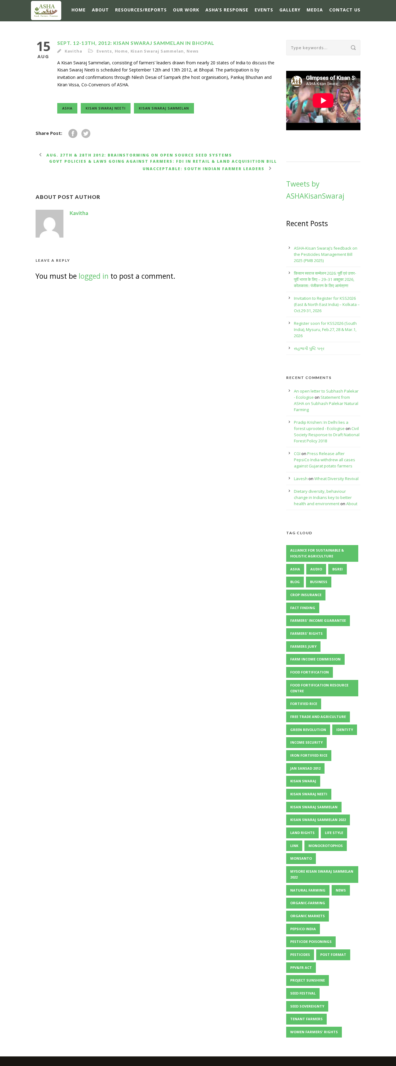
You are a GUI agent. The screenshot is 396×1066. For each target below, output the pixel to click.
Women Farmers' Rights (314, 1031)
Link (294, 845)
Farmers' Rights (306, 633)
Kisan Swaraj (303, 781)
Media (315, 10)
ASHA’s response (226, 10)
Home (78, 10)
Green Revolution (308, 729)
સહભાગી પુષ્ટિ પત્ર (309, 348)
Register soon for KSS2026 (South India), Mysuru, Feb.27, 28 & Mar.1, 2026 (325, 329)
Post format (333, 954)
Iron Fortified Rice (308, 755)
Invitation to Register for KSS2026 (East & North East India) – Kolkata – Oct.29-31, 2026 (327, 304)
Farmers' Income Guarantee (318, 620)
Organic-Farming (307, 903)
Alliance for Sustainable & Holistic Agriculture (317, 553)
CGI (297, 453)
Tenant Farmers (306, 1019)
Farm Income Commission (315, 659)
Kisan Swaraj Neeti (106, 108)
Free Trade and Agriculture (318, 716)
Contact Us (344, 10)
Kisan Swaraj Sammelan (157, 51)
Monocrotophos (325, 845)
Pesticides (300, 954)
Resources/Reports (141, 10)
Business (318, 581)
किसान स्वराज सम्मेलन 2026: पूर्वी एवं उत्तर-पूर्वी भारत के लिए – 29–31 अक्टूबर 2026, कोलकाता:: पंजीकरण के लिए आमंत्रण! (325, 279)
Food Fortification (309, 672)
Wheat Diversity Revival (336, 478)
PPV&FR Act (301, 967)
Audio (316, 569)
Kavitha (73, 51)
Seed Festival (303, 993)
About (100, 10)
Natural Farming (307, 890)
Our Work (186, 10)
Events (264, 10)
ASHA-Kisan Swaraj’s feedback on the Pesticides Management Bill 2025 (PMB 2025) (325, 254)
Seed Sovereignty (307, 1006)
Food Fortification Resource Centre (319, 688)
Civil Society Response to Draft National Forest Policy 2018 (326, 435)
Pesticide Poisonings (311, 941)
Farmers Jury (303, 646)
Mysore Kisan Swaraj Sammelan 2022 (321, 874)
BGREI (337, 569)
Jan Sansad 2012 (305, 768)
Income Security (306, 742)
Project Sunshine (307, 980)
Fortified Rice (303, 703)
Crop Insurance (305, 594)
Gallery (289, 10)
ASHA (67, 108)
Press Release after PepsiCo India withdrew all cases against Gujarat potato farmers (324, 460)
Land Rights (302, 832)
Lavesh (301, 478)
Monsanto (301, 858)
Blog (295, 581)
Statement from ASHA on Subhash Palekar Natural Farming (326, 403)
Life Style (334, 832)
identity (344, 729)
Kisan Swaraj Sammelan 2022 (318, 819)
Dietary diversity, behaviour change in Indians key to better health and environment (323, 497)
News (193, 51)
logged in (94, 276)
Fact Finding (302, 607)
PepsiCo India (303, 928)
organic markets (307, 915)
